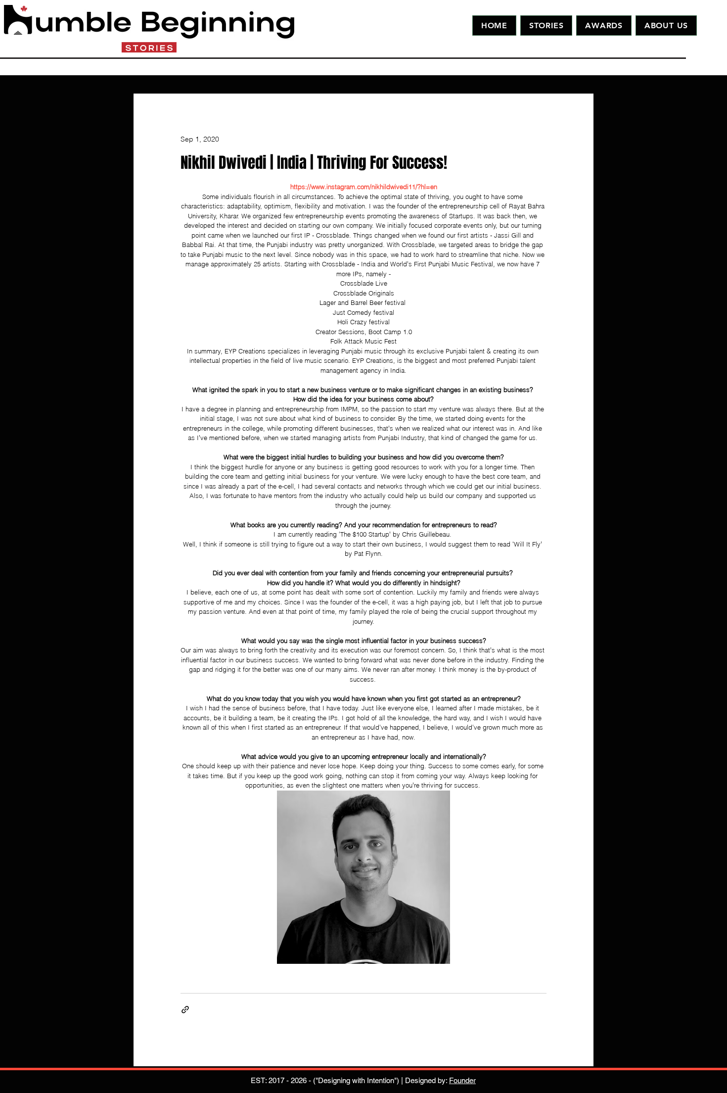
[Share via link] (185, 1009)
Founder (462, 1080)
